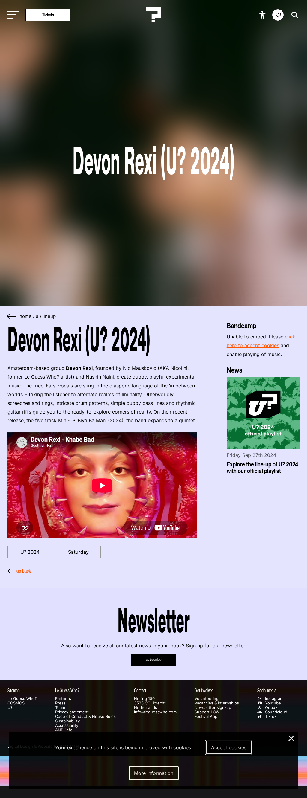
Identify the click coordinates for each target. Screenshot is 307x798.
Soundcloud (275, 712)
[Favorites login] (278, 15)
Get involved (204, 690)
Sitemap (13, 690)
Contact (140, 690)
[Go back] (11, 316)
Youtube (272, 703)
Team (60, 707)
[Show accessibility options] (263, 15)
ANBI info (64, 730)
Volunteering (207, 698)
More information (153, 773)
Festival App (206, 716)
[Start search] (293, 15)
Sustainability (67, 721)
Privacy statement (72, 712)
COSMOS (16, 703)
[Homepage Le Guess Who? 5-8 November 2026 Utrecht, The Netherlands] (153, 14)
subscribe (154, 659)
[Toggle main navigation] (12, 15)
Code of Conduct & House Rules (85, 716)
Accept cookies (228, 747)
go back (23, 571)
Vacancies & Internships (217, 703)
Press (60, 703)
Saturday (78, 552)
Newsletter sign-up (213, 707)
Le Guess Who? (22, 698)
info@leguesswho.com (155, 712)
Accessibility (66, 725)
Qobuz (270, 707)
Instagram (273, 698)
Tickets (48, 14)
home (25, 316)
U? (10, 707)
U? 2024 (30, 552)
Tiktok (270, 716)
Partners (63, 698)
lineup (49, 316)
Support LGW (207, 712)
